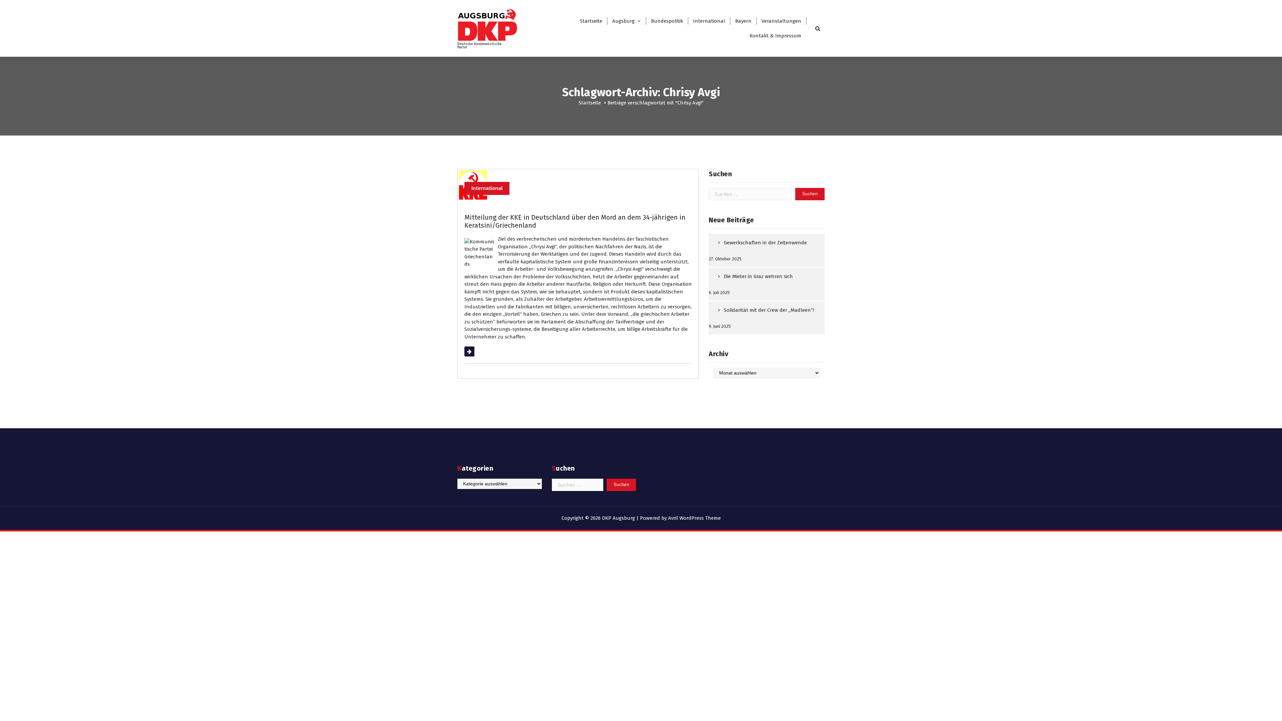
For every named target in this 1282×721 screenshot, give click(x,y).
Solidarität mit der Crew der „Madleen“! (769, 310)
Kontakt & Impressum (775, 36)
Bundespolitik (667, 21)
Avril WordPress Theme (694, 518)
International (709, 21)
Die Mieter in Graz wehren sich (758, 276)
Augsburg (623, 21)
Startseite (591, 21)
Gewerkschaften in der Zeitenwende (765, 243)
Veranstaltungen (781, 21)
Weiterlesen (477, 351)
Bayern (743, 21)
